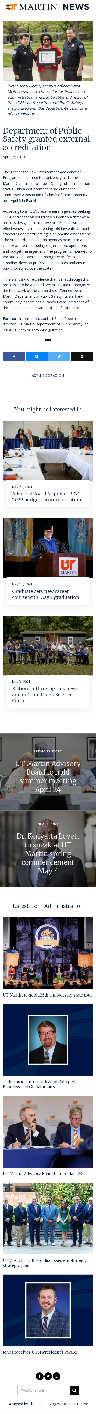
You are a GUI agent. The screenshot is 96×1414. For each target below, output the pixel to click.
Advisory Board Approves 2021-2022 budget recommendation (47, 497)
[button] (74, 1390)
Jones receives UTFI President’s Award (40, 1352)
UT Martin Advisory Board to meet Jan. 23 (42, 1173)
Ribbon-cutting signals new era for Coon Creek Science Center (44, 694)
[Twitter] (59, 356)
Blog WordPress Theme (68, 1403)
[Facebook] (14, 356)
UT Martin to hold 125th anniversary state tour (47, 995)
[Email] (82, 356)
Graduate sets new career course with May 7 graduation (45, 594)
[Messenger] (37, 356)
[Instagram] (56, 1376)
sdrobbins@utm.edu (48, 330)
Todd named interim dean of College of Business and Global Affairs (40, 1084)
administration (48, 375)
